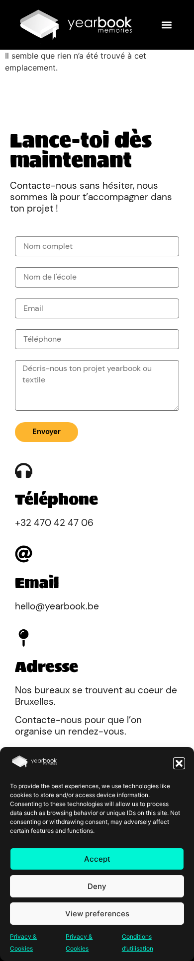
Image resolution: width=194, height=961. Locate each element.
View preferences (97, 913)
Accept (97, 859)
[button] (179, 763)
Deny (97, 886)
